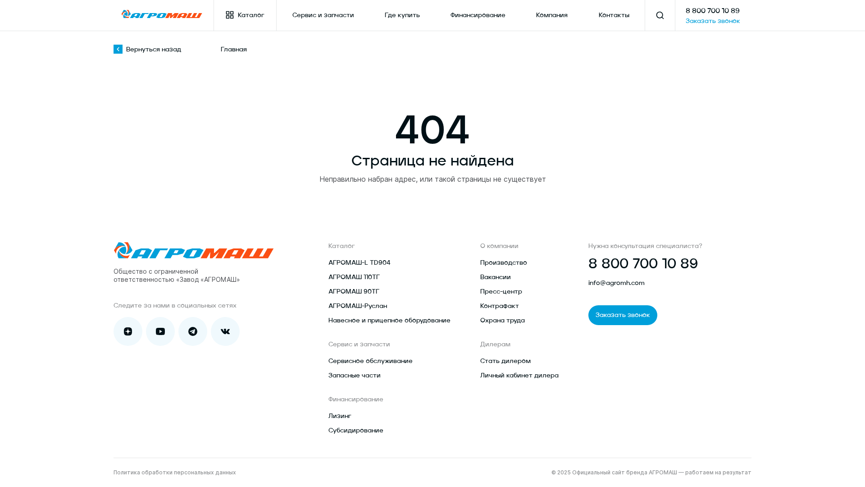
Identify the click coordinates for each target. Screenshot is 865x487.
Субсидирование (355, 430)
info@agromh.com (616, 283)
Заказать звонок (713, 21)
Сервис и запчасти (323, 15)
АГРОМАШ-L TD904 (359, 263)
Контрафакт (499, 306)
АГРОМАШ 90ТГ (353, 292)
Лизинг (339, 416)
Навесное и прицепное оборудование (389, 320)
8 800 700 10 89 (713, 11)
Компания (552, 15)
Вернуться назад (153, 49)
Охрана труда (502, 320)
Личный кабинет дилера (519, 375)
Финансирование (478, 15)
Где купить (402, 15)
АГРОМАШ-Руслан (357, 306)
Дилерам (495, 344)
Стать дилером (505, 361)
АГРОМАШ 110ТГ (354, 277)
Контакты (614, 15)
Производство (503, 263)
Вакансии (495, 277)
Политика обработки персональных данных (175, 472)
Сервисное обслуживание (370, 361)
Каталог (251, 15)
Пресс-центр (501, 292)
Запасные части (354, 375)
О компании (499, 246)
